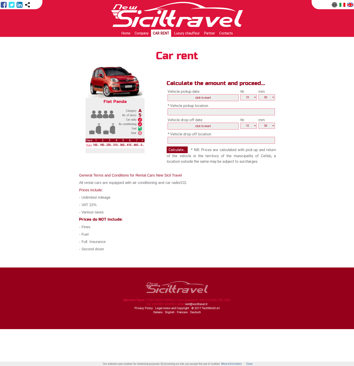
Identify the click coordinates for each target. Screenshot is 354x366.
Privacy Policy (144, 308)
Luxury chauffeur (187, 33)
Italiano (158, 312)
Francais (182, 312)
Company (142, 33)
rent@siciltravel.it (196, 304)
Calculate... (177, 150)
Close (249, 363)
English (169, 312)
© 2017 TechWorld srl (205, 308)
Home (125, 33)
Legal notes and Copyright (172, 308)
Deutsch (195, 312)
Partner (209, 33)
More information (231, 363)
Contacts (226, 33)
